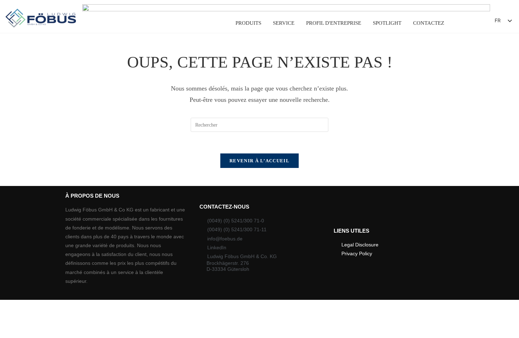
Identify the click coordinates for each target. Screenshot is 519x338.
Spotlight (387, 23)
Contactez (428, 23)
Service (283, 23)
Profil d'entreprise (333, 23)
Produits (248, 23)
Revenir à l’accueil (259, 160)
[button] (470, 22)
